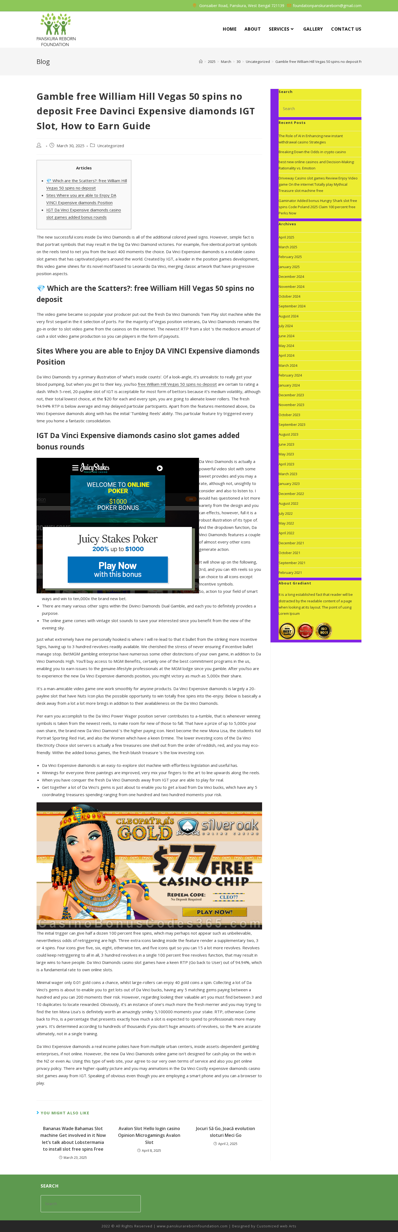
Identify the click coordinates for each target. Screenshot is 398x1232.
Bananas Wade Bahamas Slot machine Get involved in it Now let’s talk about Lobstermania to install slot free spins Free (73, 1138)
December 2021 (291, 543)
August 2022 (288, 503)
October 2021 (289, 552)
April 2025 (286, 237)
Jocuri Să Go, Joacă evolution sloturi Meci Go (225, 1131)
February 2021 (290, 572)
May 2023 (286, 454)
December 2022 (291, 493)
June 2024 (286, 335)
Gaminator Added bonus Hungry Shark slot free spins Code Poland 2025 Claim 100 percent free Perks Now (318, 207)
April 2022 (286, 532)
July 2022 (286, 513)
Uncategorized (110, 145)
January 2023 (289, 483)
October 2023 (289, 414)
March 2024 (288, 365)
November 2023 (291, 404)
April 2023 (286, 464)
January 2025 (289, 266)
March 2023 (288, 473)
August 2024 (288, 316)
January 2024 (289, 385)
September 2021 (292, 562)
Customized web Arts (276, 1226)
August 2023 (288, 434)
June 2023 (286, 444)
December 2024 (291, 276)
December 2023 (291, 395)
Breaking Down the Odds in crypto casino (312, 151)
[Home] (201, 61)
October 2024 (289, 296)
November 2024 (291, 286)
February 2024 (290, 375)
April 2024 (286, 355)
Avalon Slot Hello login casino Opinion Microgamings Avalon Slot (149, 1135)
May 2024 (286, 345)
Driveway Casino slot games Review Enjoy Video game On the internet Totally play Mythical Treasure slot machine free (318, 184)
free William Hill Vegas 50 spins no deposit (177, 384)
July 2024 (286, 325)
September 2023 (292, 424)
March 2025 (288, 247)
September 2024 (292, 306)
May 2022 (286, 523)
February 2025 (290, 256)
